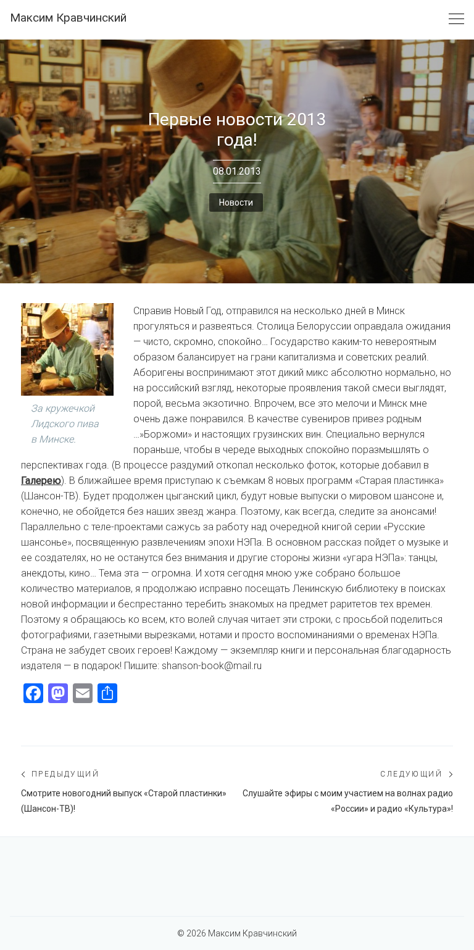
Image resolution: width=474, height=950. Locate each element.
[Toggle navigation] (456, 19)
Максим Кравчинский (68, 17)
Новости (236, 202)
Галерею (41, 480)
